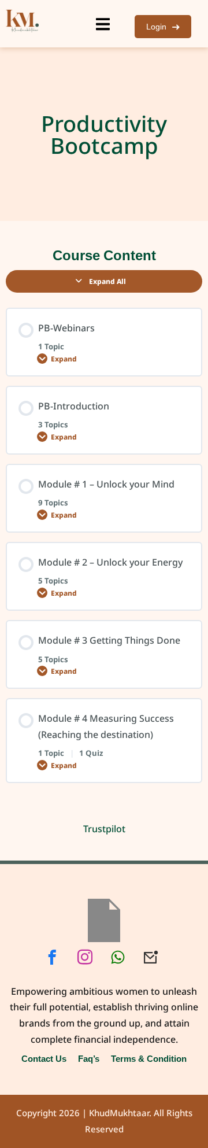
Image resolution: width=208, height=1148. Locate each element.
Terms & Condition (149, 1058)
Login (156, 26)
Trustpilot (104, 828)
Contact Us (43, 1058)
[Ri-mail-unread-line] (151, 957)
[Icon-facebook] (52, 957)
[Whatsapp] (118, 957)
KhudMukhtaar (119, 1113)
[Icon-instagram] (85, 957)
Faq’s (88, 1058)
